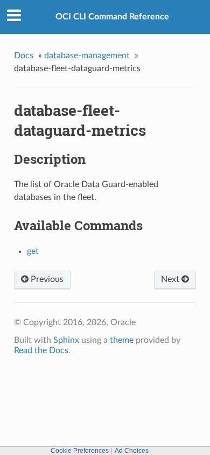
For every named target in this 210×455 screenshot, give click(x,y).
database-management (87, 55)
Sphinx (66, 340)
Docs (23, 55)
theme (122, 340)
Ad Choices (132, 450)
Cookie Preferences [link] (80, 450)
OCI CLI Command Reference (112, 16)
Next (171, 279)
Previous (46, 279)
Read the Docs (41, 350)
